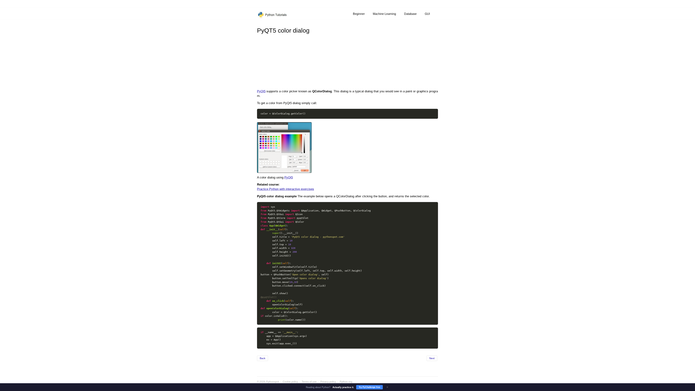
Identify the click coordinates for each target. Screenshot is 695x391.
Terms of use (309, 381)
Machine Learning (384, 13)
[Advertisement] (347, 61)
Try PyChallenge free (369, 387)
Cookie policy (290, 381)
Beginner (359, 13)
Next (432, 358)
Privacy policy (328, 381)
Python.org (346, 381)
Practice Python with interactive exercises (285, 189)
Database (410, 13)
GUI (427, 13)
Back (262, 358)
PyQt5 (261, 91)
